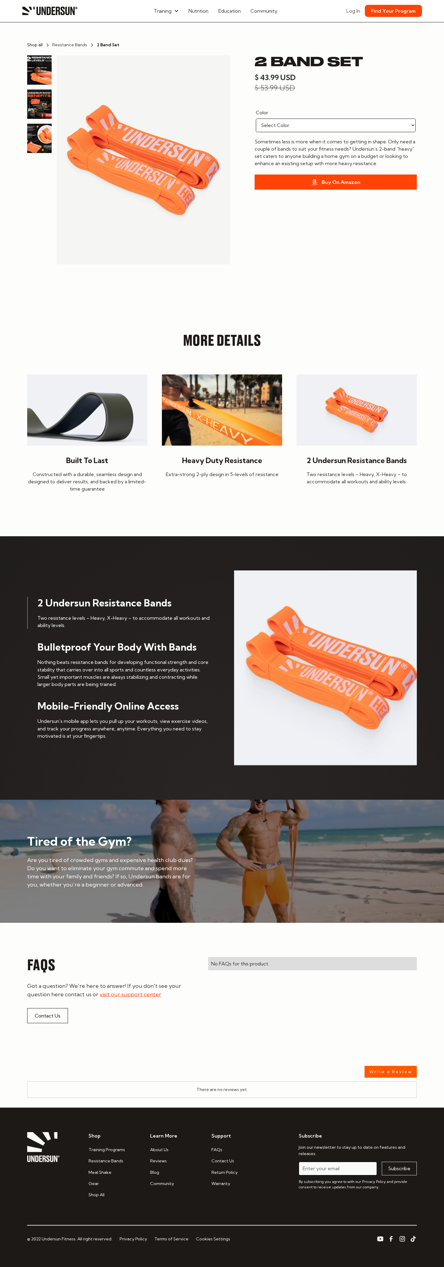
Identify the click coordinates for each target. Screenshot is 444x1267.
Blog (154, 1172)
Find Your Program (393, 11)
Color (262, 112)
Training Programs (106, 1149)
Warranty (220, 1183)
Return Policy (224, 1172)
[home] (49, 11)
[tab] (118, 613)
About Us (159, 1149)
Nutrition (198, 11)
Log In (353, 11)
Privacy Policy (133, 1239)
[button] (166, 11)
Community (263, 11)
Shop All (96, 1194)
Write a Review (390, 1071)
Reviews (158, 1161)
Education (229, 11)
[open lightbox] (143, 159)
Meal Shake (99, 1172)
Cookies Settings (213, 1239)
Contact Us (47, 1016)
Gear (93, 1183)
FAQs (216, 1149)
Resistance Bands (105, 1161)
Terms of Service (171, 1239)
